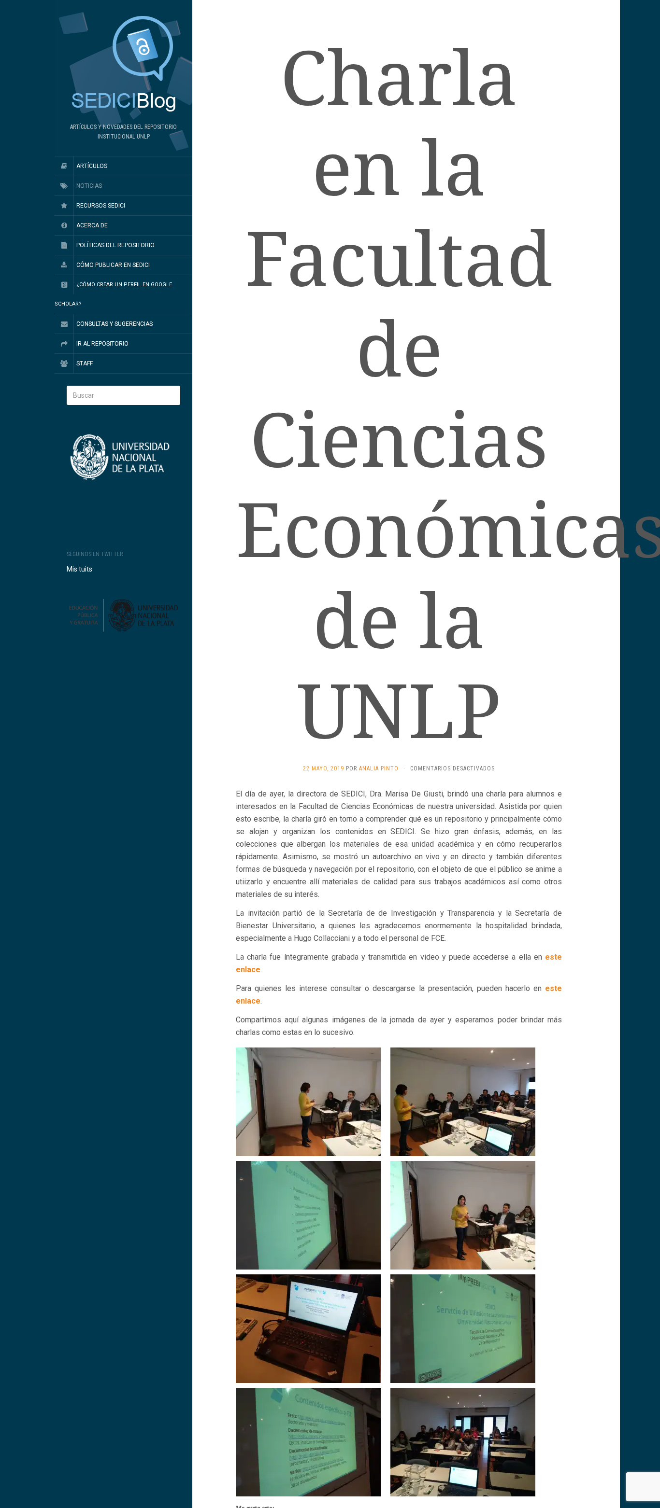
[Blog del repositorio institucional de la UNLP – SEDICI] (123, 64)
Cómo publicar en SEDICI (113, 265)
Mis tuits (79, 569)
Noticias (89, 185)
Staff (84, 363)
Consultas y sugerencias (114, 324)
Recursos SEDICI (100, 205)
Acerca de (92, 225)
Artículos (91, 166)
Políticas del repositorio (115, 245)
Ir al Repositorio (102, 343)
